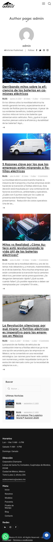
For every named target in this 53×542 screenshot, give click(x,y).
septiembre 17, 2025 (31, 403)
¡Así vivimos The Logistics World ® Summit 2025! (29, 416)
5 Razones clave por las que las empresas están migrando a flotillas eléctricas (26, 167)
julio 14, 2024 (14, 176)
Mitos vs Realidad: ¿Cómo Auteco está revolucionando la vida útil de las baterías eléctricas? (24, 250)
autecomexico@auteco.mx (14, 479)
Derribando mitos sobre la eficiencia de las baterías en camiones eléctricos (24, 90)
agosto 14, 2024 (15, 98)
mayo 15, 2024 (15, 341)
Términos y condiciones (23, 540)
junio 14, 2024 (15, 260)
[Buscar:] (23, 388)
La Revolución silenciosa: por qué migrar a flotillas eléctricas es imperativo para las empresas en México (25, 331)
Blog (4, 99)
